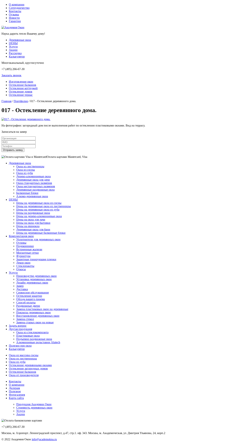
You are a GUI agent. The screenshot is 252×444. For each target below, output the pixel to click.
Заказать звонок (11, 75)
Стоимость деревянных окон (34, 407)
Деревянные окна (20, 39)
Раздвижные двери (28, 305)
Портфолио (21, 101)
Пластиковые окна (28, 335)
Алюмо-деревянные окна (32, 196)
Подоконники (25, 246)
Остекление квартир (29, 295)
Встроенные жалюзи (29, 249)
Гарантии (15, 21)
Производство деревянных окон (36, 276)
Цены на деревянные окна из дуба (37, 209)
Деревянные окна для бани (33, 229)
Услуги (13, 46)
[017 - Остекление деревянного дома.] (25, 119)
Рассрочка (15, 53)
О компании (16, 4)
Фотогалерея (17, 394)
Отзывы (14, 14)
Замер (20, 285)
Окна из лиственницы (30, 166)
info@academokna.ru (44, 439)
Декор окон (23, 262)
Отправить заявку (13, 150)
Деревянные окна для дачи (33, 179)
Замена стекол (25, 319)
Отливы (21, 242)
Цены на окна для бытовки (33, 222)
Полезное (15, 391)
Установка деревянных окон (34, 279)
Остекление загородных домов (28, 368)
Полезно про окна (20, 345)
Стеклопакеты (25, 266)
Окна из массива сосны (23, 355)
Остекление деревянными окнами (30, 365)
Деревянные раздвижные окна (35, 189)
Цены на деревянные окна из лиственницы (43, 206)
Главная (6, 101)
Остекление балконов (22, 84)
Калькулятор (17, 56)
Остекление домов (20, 91)
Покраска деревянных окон (33, 312)
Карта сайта (16, 398)
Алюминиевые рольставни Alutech (38, 342)
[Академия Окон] (12, 27)
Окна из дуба (24, 173)
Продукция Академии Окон (33, 404)
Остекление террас (21, 94)
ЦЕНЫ (13, 43)
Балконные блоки (27, 193)
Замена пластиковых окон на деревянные (42, 309)
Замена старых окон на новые (35, 322)
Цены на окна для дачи (30, 219)
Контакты (15, 11)
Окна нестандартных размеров (35, 186)
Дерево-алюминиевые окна (33, 176)
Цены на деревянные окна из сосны (38, 202)
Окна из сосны (25, 169)
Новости (14, 17)
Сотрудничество (19, 7)
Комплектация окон (21, 236)
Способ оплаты (26, 302)
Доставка (22, 289)
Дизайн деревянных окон (32, 282)
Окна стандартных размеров (34, 183)
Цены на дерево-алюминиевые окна (39, 216)
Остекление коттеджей (23, 88)
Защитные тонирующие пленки (36, 259)
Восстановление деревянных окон (37, 315)
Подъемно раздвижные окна (34, 339)
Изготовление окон (21, 81)
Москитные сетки (27, 252)
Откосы (21, 269)
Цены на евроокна (27, 226)
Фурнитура (23, 256)
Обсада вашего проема (30, 299)
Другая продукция (20, 329)
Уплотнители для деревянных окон (38, 239)
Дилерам (14, 388)
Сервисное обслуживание (32, 292)
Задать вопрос (18, 325)
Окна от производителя (24, 375)
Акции (13, 49)
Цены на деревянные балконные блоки (40, 232)
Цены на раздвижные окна (33, 212)
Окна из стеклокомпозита (32, 332)
